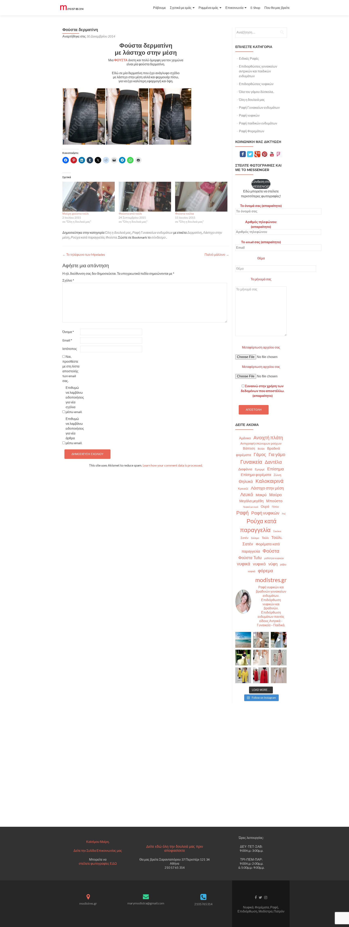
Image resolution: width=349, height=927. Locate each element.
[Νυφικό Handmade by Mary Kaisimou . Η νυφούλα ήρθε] (261, 657)
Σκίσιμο (255, 538)
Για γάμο (277, 454)
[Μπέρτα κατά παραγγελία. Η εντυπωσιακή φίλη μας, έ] (261, 675)
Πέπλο (275, 506)
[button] (84, 116)
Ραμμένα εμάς (208, 7)
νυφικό (259, 563)
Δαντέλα (273, 462)
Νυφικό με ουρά (250, 506)
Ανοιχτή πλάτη (268, 437)
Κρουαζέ (243, 488)
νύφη (273, 563)
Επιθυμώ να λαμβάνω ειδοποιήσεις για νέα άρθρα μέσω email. (74, 431)
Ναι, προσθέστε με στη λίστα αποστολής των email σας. (70, 369)
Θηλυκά (246, 481)
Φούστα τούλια (184, 213)
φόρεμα (265, 570)
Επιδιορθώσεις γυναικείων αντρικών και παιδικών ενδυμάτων (258, 71)
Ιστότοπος (69, 349)
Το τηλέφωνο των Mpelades (83, 254)
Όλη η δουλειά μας (118, 232)
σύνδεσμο (158, 237)
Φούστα (111, 237)
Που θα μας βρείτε (277, 7)
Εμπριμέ (260, 469)
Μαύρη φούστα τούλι (75, 213)
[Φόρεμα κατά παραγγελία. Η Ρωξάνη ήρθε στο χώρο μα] (279, 657)
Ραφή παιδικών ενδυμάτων (258, 123)
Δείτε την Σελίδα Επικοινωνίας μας (98, 850)
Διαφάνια (245, 469)
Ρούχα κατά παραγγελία (87, 237)
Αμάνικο (245, 438)
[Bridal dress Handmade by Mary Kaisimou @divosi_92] (261, 640)
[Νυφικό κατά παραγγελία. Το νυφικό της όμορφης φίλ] (279, 640)
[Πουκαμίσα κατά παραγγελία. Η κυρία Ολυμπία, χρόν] (243, 675)
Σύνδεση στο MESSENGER (260, 184)
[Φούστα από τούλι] (145, 197)
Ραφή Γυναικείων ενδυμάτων (152, 232)
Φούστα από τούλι (130, 213)
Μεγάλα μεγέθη (251, 501)
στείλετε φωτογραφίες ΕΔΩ (98, 863)
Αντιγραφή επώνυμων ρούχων (261, 443)
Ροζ (284, 513)
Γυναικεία (251, 461)
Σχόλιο (68, 280)
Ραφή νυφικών (249, 115)
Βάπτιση (249, 448)
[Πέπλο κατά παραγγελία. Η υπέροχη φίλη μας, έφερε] (279, 675)
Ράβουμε (159, 7)
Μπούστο (274, 500)
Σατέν (244, 538)
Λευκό (246, 494)
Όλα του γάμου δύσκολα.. (256, 92)
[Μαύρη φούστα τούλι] (88, 197)
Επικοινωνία (234, 7)
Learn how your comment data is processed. (173, 465)
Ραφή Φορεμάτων (251, 131)
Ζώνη (277, 475)
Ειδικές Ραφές (249, 58)
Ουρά (265, 506)
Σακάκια (277, 531)
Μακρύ (261, 495)
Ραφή (242, 512)
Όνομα (68, 332)
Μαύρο (275, 494)
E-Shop (255, 7)
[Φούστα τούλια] (201, 197)
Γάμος (260, 454)
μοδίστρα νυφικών (274, 558)
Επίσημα (275, 468)
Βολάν (261, 448)
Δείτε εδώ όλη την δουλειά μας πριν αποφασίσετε (174, 849)
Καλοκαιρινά (269, 481)
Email (67, 340)
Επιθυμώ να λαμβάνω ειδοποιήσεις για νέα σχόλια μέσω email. (74, 400)
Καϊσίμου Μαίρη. (97, 841)
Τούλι (265, 538)
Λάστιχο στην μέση (267, 487)
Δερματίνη (194, 232)
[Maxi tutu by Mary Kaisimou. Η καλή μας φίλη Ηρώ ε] (243, 657)
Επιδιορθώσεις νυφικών (256, 84)
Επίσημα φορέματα (256, 474)
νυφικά (243, 563)
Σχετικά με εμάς (180, 7)
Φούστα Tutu (250, 557)
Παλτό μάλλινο (217, 254)
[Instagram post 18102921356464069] (243, 640)
